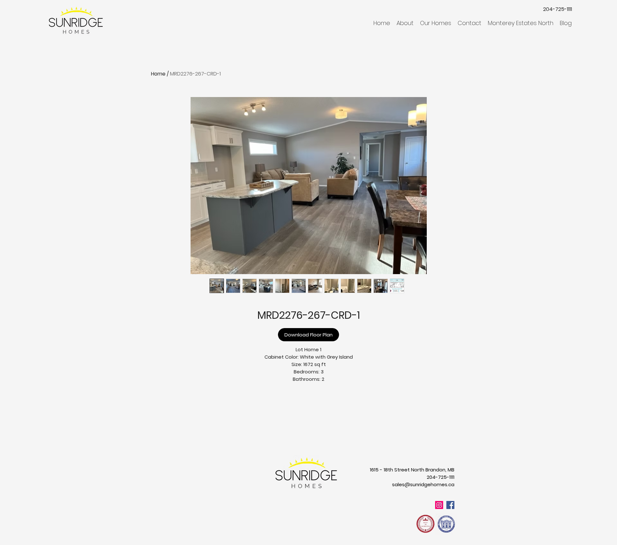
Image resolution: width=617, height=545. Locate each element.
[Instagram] (439, 505)
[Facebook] (450, 505)
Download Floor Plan (308, 334)
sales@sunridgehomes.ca (423, 484)
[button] (405, 23)
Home (158, 73)
